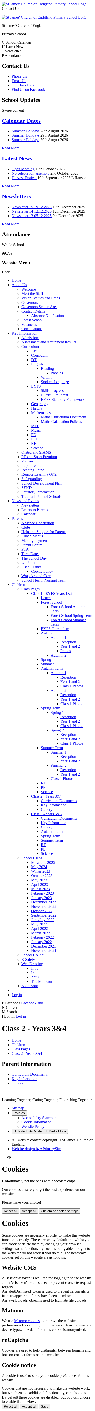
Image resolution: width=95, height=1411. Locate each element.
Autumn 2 (58, 655)
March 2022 (40, 933)
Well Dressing (32, 964)
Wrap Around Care (36, 576)
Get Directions (23, 85)
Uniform (28, 562)
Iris (33, 973)
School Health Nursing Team (43, 580)
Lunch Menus (32, 536)
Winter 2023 (40, 871)
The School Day (34, 558)
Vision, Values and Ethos (40, 298)
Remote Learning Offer (39, 474)
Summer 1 (58, 752)
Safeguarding (31, 479)
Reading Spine (32, 470)
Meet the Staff (32, 294)
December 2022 (43, 902)
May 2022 (39, 924)
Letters (46, 598)
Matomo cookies (27, 1321)
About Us (19, 285)
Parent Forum (31, 545)
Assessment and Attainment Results (48, 342)
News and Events (25, 501)
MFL (35, 426)
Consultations (31, 329)
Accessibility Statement (39, 1118)
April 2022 (39, 928)
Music (36, 430)
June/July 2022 (42, 920)
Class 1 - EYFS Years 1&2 (51, 593)
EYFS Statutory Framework (62, 399)
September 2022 (43, 915)
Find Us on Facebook (28, 89)
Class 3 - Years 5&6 (46, 814)
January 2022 (41, 942)
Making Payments (35, 540)
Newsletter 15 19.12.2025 (32, 207)
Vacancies (29, 324)
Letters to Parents (34, 510)
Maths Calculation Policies (61, 421)
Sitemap (18, 1108)
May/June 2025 (43, 862)
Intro (34, 968)
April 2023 (39, 884)
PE (33, 435)
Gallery (46, 809)
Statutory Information (37, 492)
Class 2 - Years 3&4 (46, 796)
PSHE (36, 439)
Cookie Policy (42, 571)
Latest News (17, 158)
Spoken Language (55, 382)
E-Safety (28, 959)
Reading (47, 368)
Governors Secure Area (39, 307)
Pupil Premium (32, 465)
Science (37, 448)
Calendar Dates (21, 121)
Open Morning (23, 169)
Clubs (25, 527)
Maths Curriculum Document (63, 417)
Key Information (24, 333)
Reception (68, 642)
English (37, 364)
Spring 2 (57, 730)
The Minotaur (41, 981)
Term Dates (30, 554)
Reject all (10, 1211)
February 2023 (42, 893)
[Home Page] (44, 4)
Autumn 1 (58, 637)
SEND (26, 488)
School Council (33, 955)
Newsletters (16, 196)
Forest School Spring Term (71, 615)
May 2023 (39, 880)
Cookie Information (36, 1122)
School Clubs (31, 858)
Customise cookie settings (59, 1211)
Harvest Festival (24, 178)
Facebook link (32, 1003)
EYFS (36, 386)
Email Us (19, 81)
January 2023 (41, 898)
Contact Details (33, 311)
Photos (65, 651)
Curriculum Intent (54, 395)
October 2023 (41, 876)
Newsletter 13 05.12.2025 (32, 216)
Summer (47, 664)
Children (18, 585)
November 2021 (43, 951)
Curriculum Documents (59, 801)
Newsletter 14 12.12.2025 (32, 211)
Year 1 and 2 (70, 646)
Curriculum (30, 346)
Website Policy (32, 1126)
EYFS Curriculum (55, 629)
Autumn (47, 633)
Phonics (57, 373)
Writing (46, 377)
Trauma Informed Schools (41, 496)
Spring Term (50, 708)
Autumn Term (52, 668)
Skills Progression (54, 391)
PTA (25, 549)
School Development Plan (41, 483)
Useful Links (31, 567)
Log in (17, 995)
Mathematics (41, 413)
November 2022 (43, 906)
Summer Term (52, 748)
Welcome (28, 289)
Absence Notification (47, 316)
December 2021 (43, 946)
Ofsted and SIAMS (36, 452)
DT (34, 360)
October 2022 (41, 911)
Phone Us (19, 76)
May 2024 (39, 867)
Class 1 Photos (71, 686)
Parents (17, 518)
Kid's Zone (29, 986)
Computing (39, 355)
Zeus (35, 977)
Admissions (30, 338)
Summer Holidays (25, 131)
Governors (29, 302)
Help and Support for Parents (43, 532)
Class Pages (30, 589)
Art (33, 351)
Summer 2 (58, 765)
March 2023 (40, 889)
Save (44, 1406)
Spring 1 (57, 712)
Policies (27, 461)
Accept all (29, 1211)
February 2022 (42, 937)
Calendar (28, 514)
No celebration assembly (30, 173)
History (37, 408)
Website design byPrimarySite (36, 1149)
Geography (39, 404)
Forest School (32, 320)
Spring (46, 659)
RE (33, 443)
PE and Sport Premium (39, 457)
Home (16, 280)
